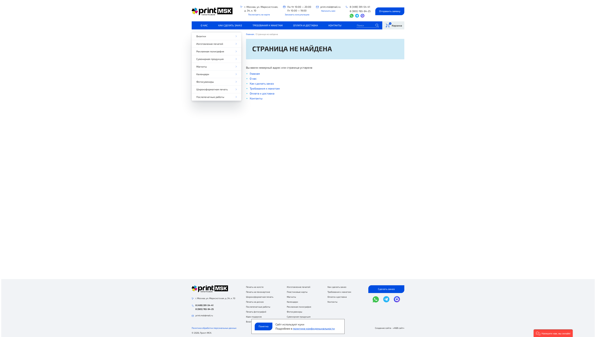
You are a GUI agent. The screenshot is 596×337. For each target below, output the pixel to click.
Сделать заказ (386, 288)
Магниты (201, 66)
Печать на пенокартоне (258, 292)
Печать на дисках (255, 301)
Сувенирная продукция (210, 58)
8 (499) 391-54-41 (360, 6)
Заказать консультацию (297, 14)
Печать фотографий (256, 311)
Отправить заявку (389, 11)
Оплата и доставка (305, 25)
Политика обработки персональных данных (214, 328)
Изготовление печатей (209, 43)
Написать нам (328, 10)
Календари (202, 74)
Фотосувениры (205, 81)
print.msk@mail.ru (330, 6)
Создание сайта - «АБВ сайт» (389, 328)
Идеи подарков (254, 316)
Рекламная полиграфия (210, 51)
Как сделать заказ (230, 25)
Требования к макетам (268, 25)
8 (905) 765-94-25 (360, 11)
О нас (204, 25)
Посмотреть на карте (259, 14)
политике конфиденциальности (314, 328)
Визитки (201, 36)
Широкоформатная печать (212, 89)
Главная (250, 34)
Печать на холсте (255, 287)
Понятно (264, 326)
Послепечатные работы (210, 96)
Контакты (334, 25)
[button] (553, 333)
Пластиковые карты (297, 292)
